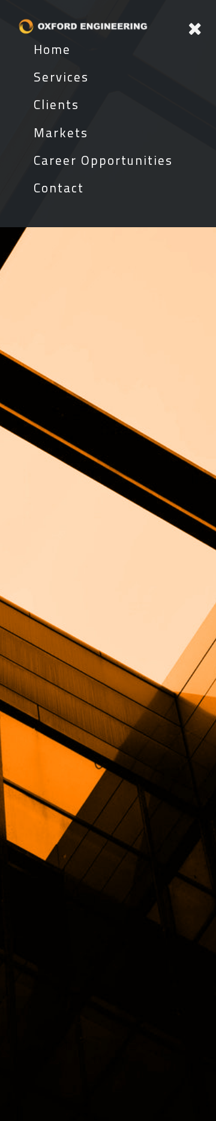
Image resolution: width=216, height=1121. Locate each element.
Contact (59, 187)
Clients (56, 104)
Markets (61, 132)
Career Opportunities (103, 160)
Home (52, 49)
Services (61, 76)
